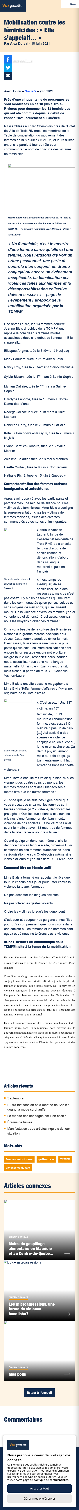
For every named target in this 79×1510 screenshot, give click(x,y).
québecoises (46, 1159)
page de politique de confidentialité (45, 1480)
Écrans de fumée (19, 1122)
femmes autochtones (19, 1159)
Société (30, 91)
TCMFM (65, 1159)
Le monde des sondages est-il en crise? (36, 1116)
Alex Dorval (19, 43)
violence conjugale (18, 1167)
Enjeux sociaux (20, 61)
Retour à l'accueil (39, 1393)
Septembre (15, 1098)
